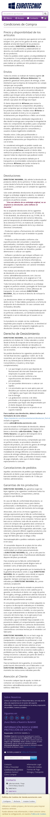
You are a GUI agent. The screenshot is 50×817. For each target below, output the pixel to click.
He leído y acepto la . (22, 752)
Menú (9, 18)
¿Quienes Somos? (11, 772)
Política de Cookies (38, 814)
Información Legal (34, 764)
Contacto (33, 18)
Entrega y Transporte (35, 772)
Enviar (34, 758)
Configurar (7, 801)
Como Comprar (10, 774)
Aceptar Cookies (29, 801)
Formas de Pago (33, 769)
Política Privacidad (11, 767)
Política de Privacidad (30, 747)
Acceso (20, 18)
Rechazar (17, 801)
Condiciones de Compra (13, 769)
